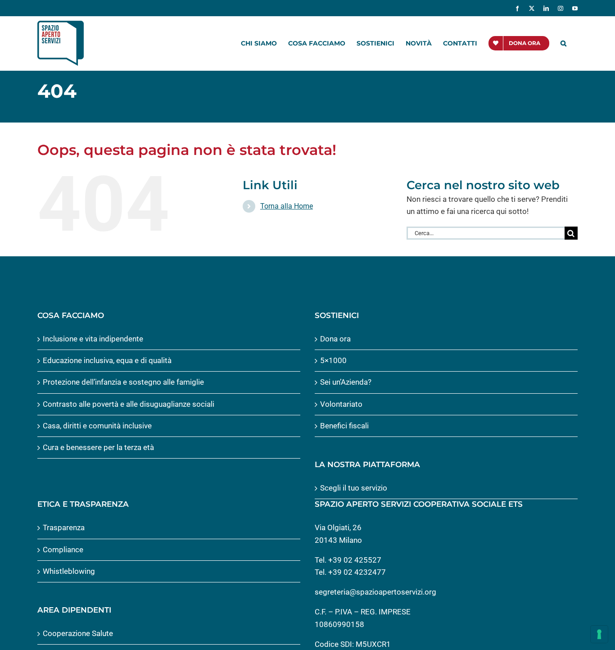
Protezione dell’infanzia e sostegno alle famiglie (123, 381)
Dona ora (335, 338)
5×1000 (333, 360)
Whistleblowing (69, 571)
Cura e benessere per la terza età (98, 447)
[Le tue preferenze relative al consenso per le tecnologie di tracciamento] (599, 634)
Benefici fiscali (344, 425)
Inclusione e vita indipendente (93, 338)
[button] (563, 43)
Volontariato (341, 404)
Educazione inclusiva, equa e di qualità (107, 360)
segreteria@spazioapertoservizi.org (375, 591)
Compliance (63, 549)
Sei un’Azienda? (345, 381)
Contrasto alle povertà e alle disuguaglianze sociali (128, 404)
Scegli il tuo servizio (353, 487)
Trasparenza (64, 527)
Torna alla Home (286, 206)
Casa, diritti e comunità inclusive (97, 425)
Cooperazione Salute (78, 633)
